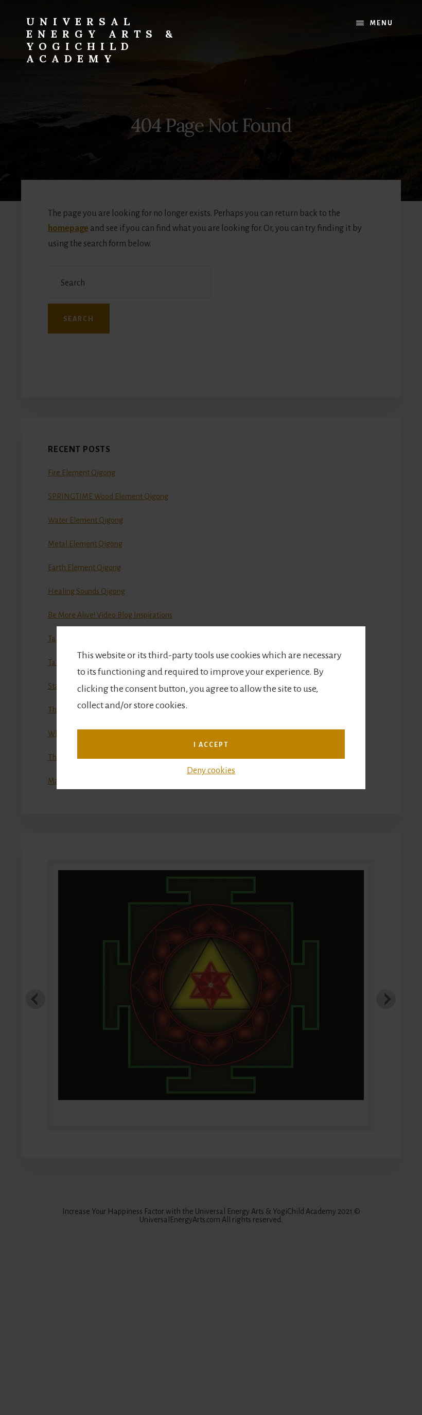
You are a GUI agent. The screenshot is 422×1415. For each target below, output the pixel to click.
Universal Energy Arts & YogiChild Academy (102, 40)
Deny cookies (211, 770)
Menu (381, 23)
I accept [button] (211, 744)
